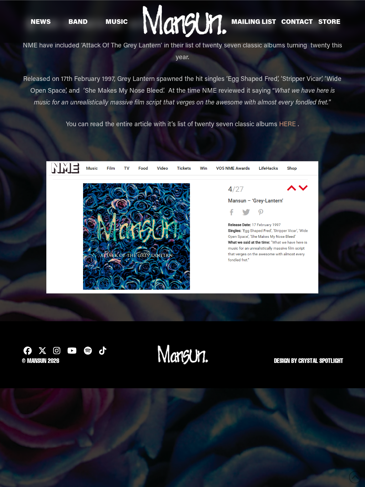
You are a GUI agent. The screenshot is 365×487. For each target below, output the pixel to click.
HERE (287, 123)
